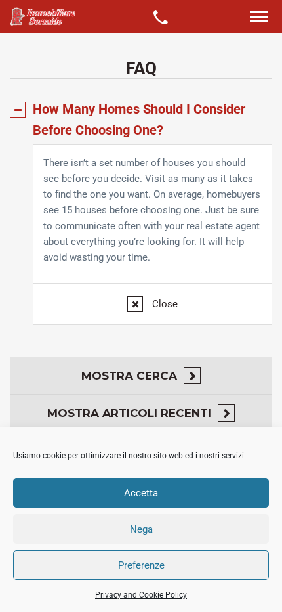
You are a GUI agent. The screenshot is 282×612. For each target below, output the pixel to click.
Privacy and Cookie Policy (141, 595)
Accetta (141, 493)
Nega (141, 529)
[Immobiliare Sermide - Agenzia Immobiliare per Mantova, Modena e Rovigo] (42, 16)
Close (164, 304)
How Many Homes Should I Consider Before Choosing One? (139, 119)
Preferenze (141, 565)
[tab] (141, 119)
